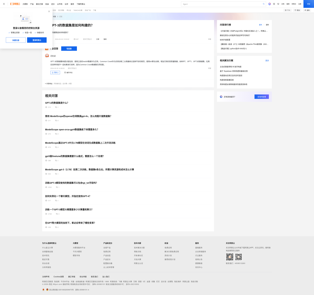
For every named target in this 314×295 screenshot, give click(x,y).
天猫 (72, 281)
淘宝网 (56, 281)
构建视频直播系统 (227, 80)
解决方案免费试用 (172, 251)
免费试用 (107, 251)
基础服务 (198, 247)
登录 (308, 4)
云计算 (65, 83)
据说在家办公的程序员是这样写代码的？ (235, 35)
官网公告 (198, 259)
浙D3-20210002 (132, 284)
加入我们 (106, 276)
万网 (135, 281)
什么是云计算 (47, 247)
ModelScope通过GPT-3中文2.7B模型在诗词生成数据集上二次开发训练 (80, 142)
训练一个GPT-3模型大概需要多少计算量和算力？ (69, 209)
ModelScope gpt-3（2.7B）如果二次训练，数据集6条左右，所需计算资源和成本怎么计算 (89, 169)
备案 (288, 4)
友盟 (148, 281)
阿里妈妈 (113, 281)
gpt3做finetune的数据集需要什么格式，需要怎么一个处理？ (75, 156)
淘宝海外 (177, 281)
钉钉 (158, 281)
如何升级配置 (225, 39)
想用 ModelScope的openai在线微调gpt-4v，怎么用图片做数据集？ (78, 116)
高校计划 (168, 255)
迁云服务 (198, 255)
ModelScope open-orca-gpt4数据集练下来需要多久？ (72, 129)
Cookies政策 (59, 276)
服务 (72, 4)
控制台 (294, 4)
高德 (140, 281)
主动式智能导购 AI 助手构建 (230, 66)
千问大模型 (77, 251)
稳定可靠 (45, 259)
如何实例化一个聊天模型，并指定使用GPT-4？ (68, 196)
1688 (107, 281)
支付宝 (163, 281)
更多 (267, 60)
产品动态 (107, 255)
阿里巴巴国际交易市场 (94, 281)
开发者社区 (57, 83)
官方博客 (61, 10)
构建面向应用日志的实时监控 (231, 75)
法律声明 (45, 276)
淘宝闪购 (194, 281)
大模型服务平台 (79, 247)
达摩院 (170, 281)
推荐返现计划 (170, 259)
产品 (32, 4)
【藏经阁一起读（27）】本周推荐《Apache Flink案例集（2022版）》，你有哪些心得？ (252, 44)
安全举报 (83, 276)
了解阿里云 (81, 4)
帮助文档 (137, 251)
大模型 (25, 4)
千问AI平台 (65, 281)
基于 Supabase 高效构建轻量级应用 (234, 71)
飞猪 (120, 281)
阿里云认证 (138, 263)
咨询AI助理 (261, 96)
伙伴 (66, 4)
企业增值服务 (200, 251)
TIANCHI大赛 (77, 10)
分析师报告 (46, 267)
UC (144, 281)
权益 (47, 4)
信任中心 (198, 267)
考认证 (69, 10)
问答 (54, 16)
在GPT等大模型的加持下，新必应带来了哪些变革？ (70, 222)
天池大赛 (137, 259)
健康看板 (198, 263)
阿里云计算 (127, 281)
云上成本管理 (108, 267)
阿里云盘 (186, 281)
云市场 (59, 4)
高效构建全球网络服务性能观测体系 (233, 84)
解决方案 (39, 4)
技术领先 (45, 255)
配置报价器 (107, 263)
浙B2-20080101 (98, 284)
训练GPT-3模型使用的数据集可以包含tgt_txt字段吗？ (71, 182)
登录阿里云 (37, 40)
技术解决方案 (139, 247)
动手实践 (53, 10)
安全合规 (45, 263)
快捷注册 (15, 40)
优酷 (153, 281)
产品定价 (107, 259)
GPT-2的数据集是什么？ (57, 102)
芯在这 (53, 56)
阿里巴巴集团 (47, 281)
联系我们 (94, 276)
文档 (282, 4)
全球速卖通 (80, 281)
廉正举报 (71, 276)
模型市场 (76, 255)
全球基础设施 (47, 251)
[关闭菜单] (4, 4)
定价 (53, 4)
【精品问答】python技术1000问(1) (233, 48)
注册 (299, 4)
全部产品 (107, 247)
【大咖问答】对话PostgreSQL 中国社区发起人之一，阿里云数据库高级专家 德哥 (251, 31)
